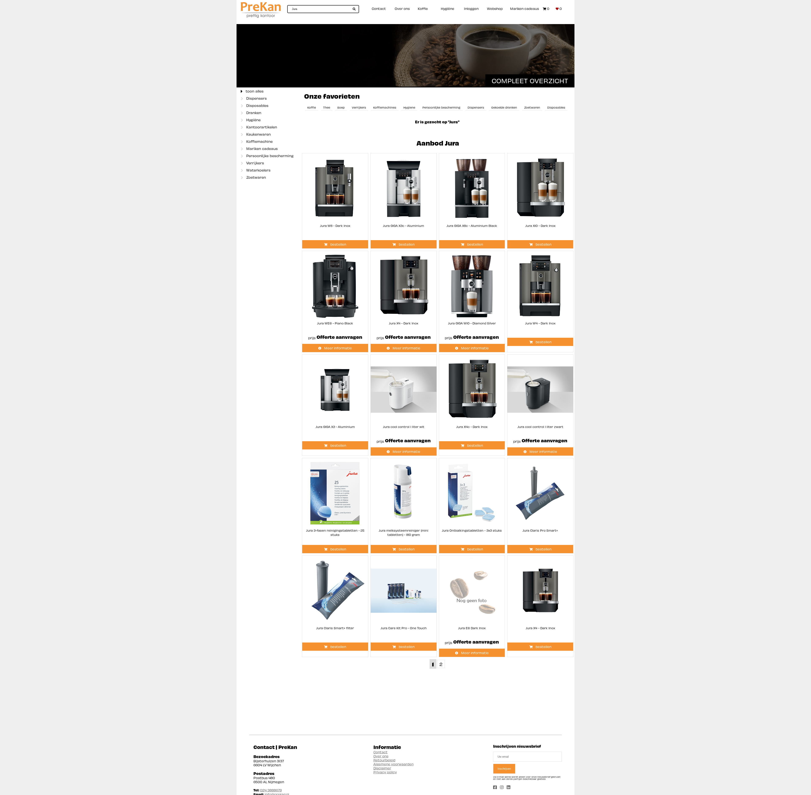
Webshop (495, 9)
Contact (379, 9)
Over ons (402, 9)
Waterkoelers (258, 170)
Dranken (253, 112)
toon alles (254, 91)
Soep (341, 107)
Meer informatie (337, 348)
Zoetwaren (255, 177)
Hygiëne (447, 9)
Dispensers (256, 98)
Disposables (256, 105)
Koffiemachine (259, 141)
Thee (326, 107)
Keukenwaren (258, 134)
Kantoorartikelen (261, 127)
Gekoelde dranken (504, 107)
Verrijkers (254, 163)
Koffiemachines (384, 107)
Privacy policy (385, 772)
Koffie (423, 9)
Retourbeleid (384, 760)
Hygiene (409, 107)
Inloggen (471, 9)
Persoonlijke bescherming (269, 156)
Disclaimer (382, 768)
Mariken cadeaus (524, 9)
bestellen (337, 244)
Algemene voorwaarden (393, 764)
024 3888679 (271, 790)
